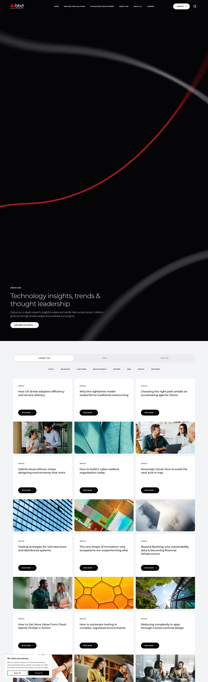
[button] (74, 6)
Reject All (17, 673)
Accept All (38, 673)
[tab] (43, 358)
